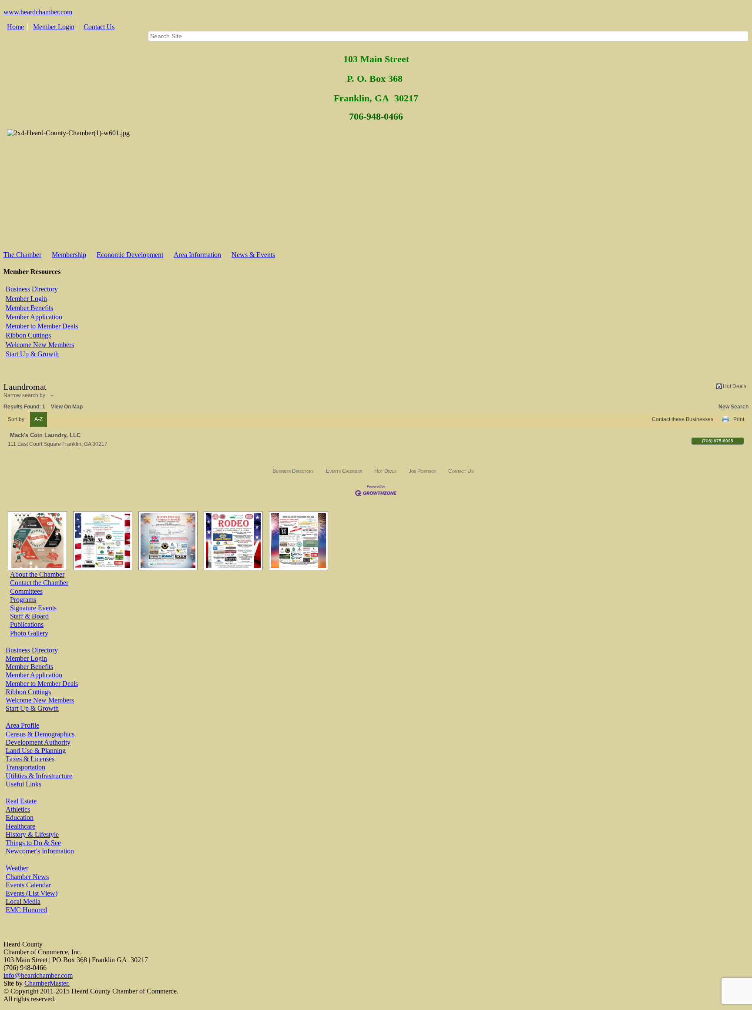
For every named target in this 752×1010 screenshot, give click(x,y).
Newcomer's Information (40, 851)
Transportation (25, 767)
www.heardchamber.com (37, 12)
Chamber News (27, 876)
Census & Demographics (40, 734)
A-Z (38, 419)
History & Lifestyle (32, 834)
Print (738, 419)
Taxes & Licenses (30, 759)
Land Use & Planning (36, 750)
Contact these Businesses (682, 419)
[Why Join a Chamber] (35, 540)
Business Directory (32, 289)
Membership (69, 254)
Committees (26, 591)
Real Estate (21, 801)
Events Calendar (344, 471)
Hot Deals (734, 386)
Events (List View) (31, 893)
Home (15, 26)
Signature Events (33, 608)
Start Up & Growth (32, 354)
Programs (23, 599)
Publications (27, 624)
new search (733, 407)
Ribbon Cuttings (28, 335)
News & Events (253, 254)
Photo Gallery (29, 633)
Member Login (53, 26)
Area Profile (22, 725)
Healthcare (20, 826)
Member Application (34, 317)
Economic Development (130, 254)
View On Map (67, 407)
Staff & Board (29, 616)
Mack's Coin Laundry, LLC (45, 435)
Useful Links (23, 784)
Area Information (197, 254)
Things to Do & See (33, 842)
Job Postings (422, 471)
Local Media (23, 901)
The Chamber (22, 254)
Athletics (18, 809)
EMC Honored (26, 909)
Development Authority (38, 742)
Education (20, 817)
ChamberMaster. (47, 983)
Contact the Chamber (39, 582)
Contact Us (99, 26)
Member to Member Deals (42, 326)
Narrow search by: (25, 395)
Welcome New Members (40, 344)
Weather (17, 868)
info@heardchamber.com (38, 975)
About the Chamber (37, 574)
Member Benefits (29, 307)
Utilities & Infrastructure (39, 775)
